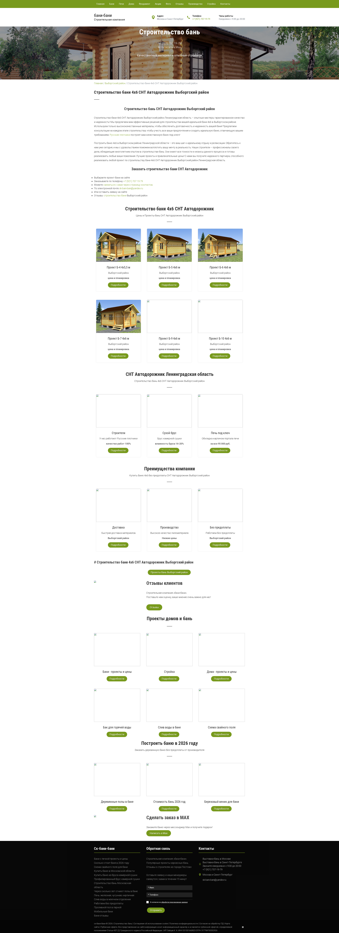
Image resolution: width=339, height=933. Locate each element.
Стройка (211, 4)
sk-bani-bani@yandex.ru (131, 188)
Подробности (118, 285)
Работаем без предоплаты (108, 903)
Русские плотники (120, 134)
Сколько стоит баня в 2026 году (111, 862)
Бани (111, 4)
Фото (168, 4)
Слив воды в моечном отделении (112, 899)
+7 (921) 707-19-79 (201, 19)
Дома (131, 4)
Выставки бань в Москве (217, 858)
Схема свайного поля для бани (111, 867)
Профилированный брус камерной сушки (117, 879)
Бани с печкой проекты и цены (111, 858)
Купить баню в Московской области (114, 871)
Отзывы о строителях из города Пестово (168, 867)
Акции (158, 4)
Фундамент (144, 4)
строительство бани (115, 195)
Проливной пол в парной (107, 907)
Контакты (225, 4)
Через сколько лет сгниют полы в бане (116, 891)
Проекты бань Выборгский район (169, 572)
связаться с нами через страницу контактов (128, 184)
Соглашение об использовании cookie (151, 924)
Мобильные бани (103, 911)
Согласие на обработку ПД (211, 924)
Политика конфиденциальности (183, 924)
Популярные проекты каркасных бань (167, 862)
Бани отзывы (101, 915)
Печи (121, 4)
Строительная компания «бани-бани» (166, 858)
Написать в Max (170, 47)
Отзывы (180, 4)
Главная (100, 4)
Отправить (156, 910)
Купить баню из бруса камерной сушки (115, 875)
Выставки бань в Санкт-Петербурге (222, 862)
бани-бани (103, 15)
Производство (195, 4)
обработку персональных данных (174, 902)
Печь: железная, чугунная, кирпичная (114, 895)
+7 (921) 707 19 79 (133, 181)
